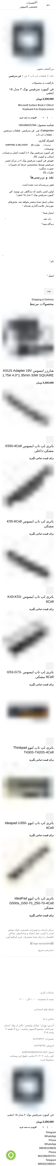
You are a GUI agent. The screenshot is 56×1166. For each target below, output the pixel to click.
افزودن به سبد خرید (28, 117)
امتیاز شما (48, 213)
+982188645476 (47, 1156)
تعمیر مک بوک (46, 974)
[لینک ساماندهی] (43, 943)
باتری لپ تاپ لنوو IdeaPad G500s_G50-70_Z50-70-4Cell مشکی (31, 903)
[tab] (47, 145)
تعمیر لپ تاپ (47, 968)
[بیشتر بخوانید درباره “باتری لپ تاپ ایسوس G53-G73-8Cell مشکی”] (50, 666)
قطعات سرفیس (11, 130)
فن (25, 76)
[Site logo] (28, 4)
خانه (51, 76)
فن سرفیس (15, 76)
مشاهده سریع (41, 364)
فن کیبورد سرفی (45, 152)
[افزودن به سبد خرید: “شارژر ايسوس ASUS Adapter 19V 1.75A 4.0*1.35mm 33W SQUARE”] (50, 364)
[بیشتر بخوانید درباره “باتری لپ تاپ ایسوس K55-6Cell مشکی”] (50, 515)
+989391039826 (47, 1164)
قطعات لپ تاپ (38, 76)
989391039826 (47, 1148)
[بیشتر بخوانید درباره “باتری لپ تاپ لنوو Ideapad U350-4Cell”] (50, 817)
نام (51, 261)
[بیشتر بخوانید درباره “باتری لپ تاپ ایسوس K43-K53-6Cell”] (50, 590)
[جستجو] (2, 5)
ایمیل (50, 275)
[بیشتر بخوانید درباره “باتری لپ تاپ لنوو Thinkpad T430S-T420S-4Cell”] (50, 741)
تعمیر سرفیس (46, 963)
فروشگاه (49, 980)
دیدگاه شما (47, 224)
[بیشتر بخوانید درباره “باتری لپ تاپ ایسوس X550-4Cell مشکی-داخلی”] (50, 440)
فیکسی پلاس (47, 986)
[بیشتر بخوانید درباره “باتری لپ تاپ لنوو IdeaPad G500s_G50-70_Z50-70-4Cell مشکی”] (50, 892)
